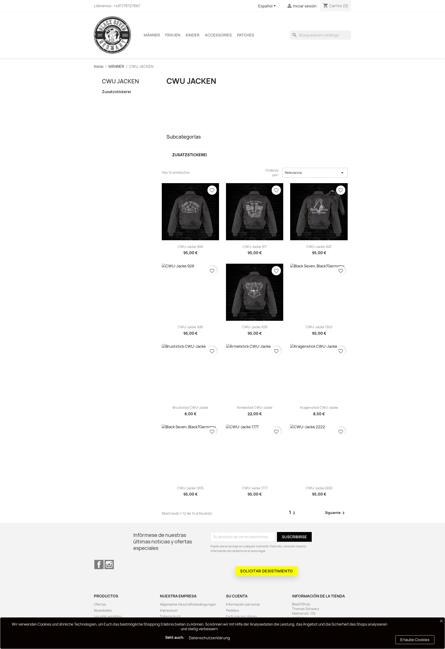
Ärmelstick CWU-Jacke (255, 407)
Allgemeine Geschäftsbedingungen (188, 604)
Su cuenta (237, 596)
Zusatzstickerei (116, 91)
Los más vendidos (108, 616)
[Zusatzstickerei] (189, 148)
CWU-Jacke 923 (318, 246)
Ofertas (100, 604)
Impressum (169, 610)
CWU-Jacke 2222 (319, 488)
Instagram (109, 564)
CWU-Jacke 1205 (190, 488)
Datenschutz (170, 616)
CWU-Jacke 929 (254, 327)
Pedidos (232, 610)
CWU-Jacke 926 (190, 327)
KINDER (193, 35)
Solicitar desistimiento (266, 571)
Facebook (99, 564)
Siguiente (335, 513)
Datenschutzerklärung (209, 637)
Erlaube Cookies (414, 639)
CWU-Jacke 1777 (254, 488)
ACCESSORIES (218, 35)
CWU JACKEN (120, 81)
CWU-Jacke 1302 (319, 327)
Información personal (243, 604)
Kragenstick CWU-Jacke (319, 407)
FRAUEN (172, 35)
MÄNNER (152, 35)
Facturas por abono (241, 616)
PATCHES (245, 35)
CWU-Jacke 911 (255, 246)
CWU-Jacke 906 (190, 246)
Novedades (103, 610)
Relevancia (315, 172)
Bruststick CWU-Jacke (190, 407)
